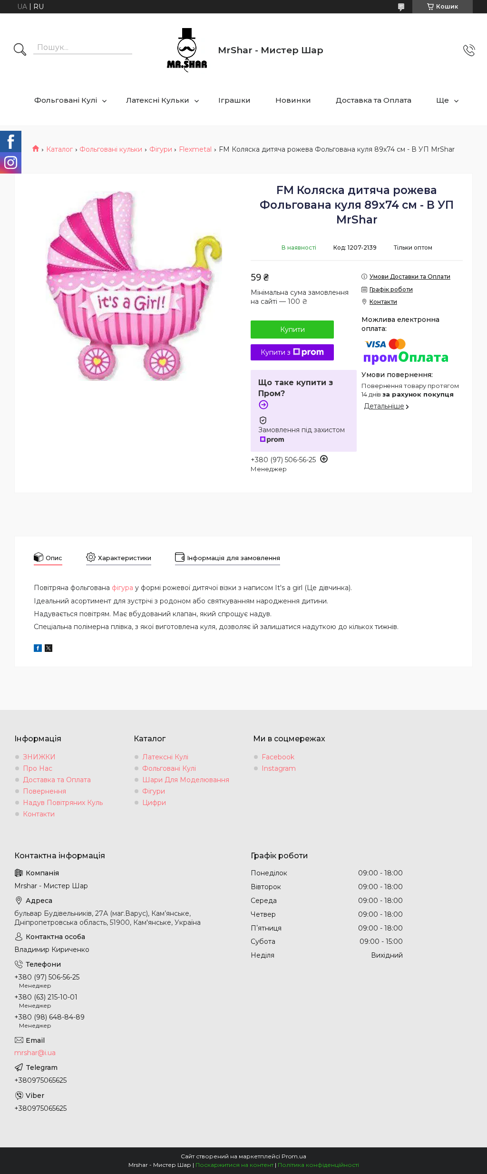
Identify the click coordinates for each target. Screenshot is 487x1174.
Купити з (276, 352)
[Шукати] (20, 50)
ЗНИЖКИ (39, 757)
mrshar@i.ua (35, 1052)
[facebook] (38, 649)
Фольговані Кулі (65, 100)
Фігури (160, 149)
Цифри (154, 802)
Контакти (39, 814)
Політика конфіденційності (318, 1164)
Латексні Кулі (165, 757)
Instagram (279, 768)
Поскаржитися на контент (234, 1164)
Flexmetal (195, 149)
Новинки (293, 100)
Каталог (59, 149)
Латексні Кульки (157, 100)
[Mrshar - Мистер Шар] (187, 50)
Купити (292, 329)
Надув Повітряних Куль (63, 802)
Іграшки (234, 100)
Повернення (44, 791)
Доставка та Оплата (373, 100)
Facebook (278, 757)
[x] (48, 649)
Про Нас (37, 768)
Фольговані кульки (110, 149)
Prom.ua (294, 1156)
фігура (122, 587)
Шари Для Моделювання (185, 780)
